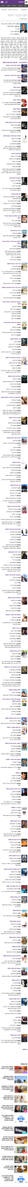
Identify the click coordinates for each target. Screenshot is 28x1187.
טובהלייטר (14, 452)
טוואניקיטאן (13, 942)
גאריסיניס (13, 1028)
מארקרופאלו (12, 298)
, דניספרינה (15, 684)
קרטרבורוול (13, 278)
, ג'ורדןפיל (5, 68)
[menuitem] (20, 6)
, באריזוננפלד (9, 519)
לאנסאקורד (15, 275)
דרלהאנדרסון (13, 259)
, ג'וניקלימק (7, 203)
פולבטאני (13, 430)
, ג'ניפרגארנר (13, 548)
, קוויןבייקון (8, 1028)
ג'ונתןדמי (15, 983)
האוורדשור (13, 735)
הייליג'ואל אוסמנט (11, 931)
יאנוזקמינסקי (14, 470)
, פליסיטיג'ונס (14, 118)
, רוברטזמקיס (8, 879)
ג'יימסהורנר (13, 1025)
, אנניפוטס (12, 70)
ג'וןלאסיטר (15, 306)
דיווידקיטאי (13, 450)
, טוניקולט (7, 500)
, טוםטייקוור (6, 196)
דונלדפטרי (15, 360)
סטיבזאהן (13, 661)
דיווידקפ (13, 381)
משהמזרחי (15, 1037)
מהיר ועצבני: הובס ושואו (13, 9)
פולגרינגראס (14, 180)
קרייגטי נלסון (12, 834)
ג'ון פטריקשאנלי (13, 858)
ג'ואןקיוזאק (14, 80)
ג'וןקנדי (14, 915)
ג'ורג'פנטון (13, 659)
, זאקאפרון (6, 171)
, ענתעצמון (14, 1042)
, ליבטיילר (8, 738)
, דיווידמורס (7, 645)
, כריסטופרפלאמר (6, 754)
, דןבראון (8, 389)
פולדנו (15, 271)
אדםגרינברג (14, 826)
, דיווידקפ (9, 114)
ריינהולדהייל (13, 203)
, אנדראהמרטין (6, 590)
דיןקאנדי (15, 1022)
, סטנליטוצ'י (8, 479)
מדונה (14, 905)
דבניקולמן (13, 754)
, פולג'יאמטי (12, 149)
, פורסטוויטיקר (6, 273)
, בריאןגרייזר (9, 428)
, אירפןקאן (8, 116)
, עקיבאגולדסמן (7, 381)
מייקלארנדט (12, 248)
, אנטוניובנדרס (5, 993)
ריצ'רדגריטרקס (14, 493)
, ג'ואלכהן (10, 509)
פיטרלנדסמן (14, 156)
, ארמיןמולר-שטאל (6, 391)
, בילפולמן (9, 802)
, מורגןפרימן (12, 852)
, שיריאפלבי (6, 410)
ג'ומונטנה (13, 723)
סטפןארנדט (14, 206)
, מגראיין (15, 663)
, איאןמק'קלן (8, 430)
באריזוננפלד (14, 778)
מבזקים (14, 5)
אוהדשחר (15, 882)
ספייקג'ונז (15, 266)
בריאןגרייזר (14, 389)
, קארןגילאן (8, 104)
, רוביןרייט (9, 933)
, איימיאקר (8, 544)
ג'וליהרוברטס (12, 410)
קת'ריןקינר (13, 283)
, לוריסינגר (7, 961)
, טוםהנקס (10, 68)
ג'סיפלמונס (13, 92)
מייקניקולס (15, 400)
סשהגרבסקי (12, 467)
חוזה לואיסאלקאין (13, 363)
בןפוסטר (13, 116)
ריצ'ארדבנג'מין (14, 721)
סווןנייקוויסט (15, 796)
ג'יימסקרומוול (12, 643)
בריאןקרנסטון (12, 235)
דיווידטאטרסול (14, 636)
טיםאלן (15, 68)
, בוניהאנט (6, 70)
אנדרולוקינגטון (12, 347)
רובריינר (14, 802)
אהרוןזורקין (13, 402)
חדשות (20, 5)
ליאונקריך (15, 246)
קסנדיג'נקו (13, 585)
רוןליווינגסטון (12, 169)
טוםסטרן (15, 127)
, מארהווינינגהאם (8, 835)
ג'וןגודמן (14, 223)
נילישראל (15, 940)
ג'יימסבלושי (13, 961)
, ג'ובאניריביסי (14, 739)
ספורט (8, 5)
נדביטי (15, 767)
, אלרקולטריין (7, 102)
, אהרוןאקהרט (5, 130)
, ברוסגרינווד (6, 92)
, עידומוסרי (5, 882)
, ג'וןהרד (7, 783)
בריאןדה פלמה (14, 842)
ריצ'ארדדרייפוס (12, 370)
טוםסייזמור (13, 682)
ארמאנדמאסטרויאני (12, 888)
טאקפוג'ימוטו (14, 732)
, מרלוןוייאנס (5, 522)
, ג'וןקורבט (8, 455)
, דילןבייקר (10, 569)
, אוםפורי (11, 412)
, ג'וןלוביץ (10, 905)
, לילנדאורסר (6, 686)
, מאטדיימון (9, 684)
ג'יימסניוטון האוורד (11, 164)
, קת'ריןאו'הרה (14, 273)
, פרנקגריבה (11, 201)
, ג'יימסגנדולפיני (9, 271)
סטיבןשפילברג (14, 90)
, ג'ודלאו (15, 569)
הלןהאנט (13, 610)
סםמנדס (15, 554)
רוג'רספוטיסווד (14, 823)
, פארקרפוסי (7, 661)
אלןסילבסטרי (12, 605)
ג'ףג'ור (16, 582)
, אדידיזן (8, 1006)
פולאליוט (15, 447)
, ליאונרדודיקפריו (9, 546)
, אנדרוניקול (6, 467)
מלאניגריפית (12, 850)
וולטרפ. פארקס (13, 475)
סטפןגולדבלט (14, 861)
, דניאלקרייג (7, 567)
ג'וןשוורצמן (15, 141)
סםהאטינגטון (12, 130)
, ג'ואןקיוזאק (8, 622)
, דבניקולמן (10, 663)
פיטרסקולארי (13, 1006)
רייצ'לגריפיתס (12, 146)
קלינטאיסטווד (14, 125)
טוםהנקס (13, 102)
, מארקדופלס (5, 169)
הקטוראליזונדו (12, 695)
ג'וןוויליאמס (13, 472)
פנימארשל (15, 775)
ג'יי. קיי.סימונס (12, 522)
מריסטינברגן (12, 993)
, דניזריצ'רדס (7, 457)
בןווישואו (14, 208)
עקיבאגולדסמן (12, 423)
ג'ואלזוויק (15, 440)
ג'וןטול (16, 201)
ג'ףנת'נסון (13, 534)
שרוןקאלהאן (15, 316)
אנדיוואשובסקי (14, 196)
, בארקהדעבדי (14, 190)
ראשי (25, 5)
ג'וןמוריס (14, 332)
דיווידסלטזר (14, 810)
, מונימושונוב (7, 1042)
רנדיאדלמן (13, 495)
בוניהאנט (14, 251)
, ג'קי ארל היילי (12, 171)
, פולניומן (4, 569)
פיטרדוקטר (13, 309)
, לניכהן (10, 882)
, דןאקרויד (13, 755)
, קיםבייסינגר (14, 457)
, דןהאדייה (9, 863)
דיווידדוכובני (13, 500)
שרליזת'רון (13, 738)
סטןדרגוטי (15, 958)
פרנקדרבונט (14, 631)
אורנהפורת (13, 1040)
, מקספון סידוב (14, 225)
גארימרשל (15, 692)
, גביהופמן (9, 803)
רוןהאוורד (15, 111)
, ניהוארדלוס (4, 370)
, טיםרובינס (8, 352)
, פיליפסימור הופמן (8, 414)
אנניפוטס (13, 455)
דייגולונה (14, 479)
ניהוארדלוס (13, 490)
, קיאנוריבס (15, 82)
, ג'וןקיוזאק (11, 767)
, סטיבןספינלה (12, 502)
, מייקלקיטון (11, 253)
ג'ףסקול (15, 408)
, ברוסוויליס (6, 850)
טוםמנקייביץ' (14, 746)
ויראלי (3, 5)
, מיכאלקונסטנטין (10, 592)
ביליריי (14, 183)
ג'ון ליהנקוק (15, 138)
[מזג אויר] (6, 2)
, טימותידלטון (8, 251)
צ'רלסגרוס (13, 829)
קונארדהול (15, 560)
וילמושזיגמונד (14, 845)
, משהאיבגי (7, 1040)
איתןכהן (15, 509)
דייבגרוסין (13, 847)
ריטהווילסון (14, 498)
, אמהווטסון (14, 104)
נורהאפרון (15, 653)
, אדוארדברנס (13, 686)
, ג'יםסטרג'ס (13, 210)
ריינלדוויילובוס (14, 813)
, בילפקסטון (9, 1029)
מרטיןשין (13, 544)
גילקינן (16, 341)
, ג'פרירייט (7, 225)
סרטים (21, 2)
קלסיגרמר (14, 311)
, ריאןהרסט (11, 523)
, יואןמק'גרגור (11, 393)
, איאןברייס (6, 680)
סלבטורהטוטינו (14, 384)
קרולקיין (14, 863)
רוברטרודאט (12, 672)
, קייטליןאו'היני (7, 891)
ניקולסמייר (15, 949)
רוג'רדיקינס (15, 514)
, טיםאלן (15, 83)
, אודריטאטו (10, 432)
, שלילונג (8, 723)
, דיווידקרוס (6, 94)
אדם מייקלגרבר (11, 443)
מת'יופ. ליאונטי (14, 751)
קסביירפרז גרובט (13, 344)
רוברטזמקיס (14, 600)
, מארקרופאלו (7, 283)
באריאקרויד (15, 161)
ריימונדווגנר (14, 831)
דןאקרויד (13, 748)
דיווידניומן (13, 365)
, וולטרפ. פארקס (8, 565)
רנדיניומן (13, 257)
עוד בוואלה (24, 1064)
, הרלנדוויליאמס (10, 372)
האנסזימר (13, 386)
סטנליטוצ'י (13, 567)
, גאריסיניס (15, 933)
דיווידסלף (13, 557)
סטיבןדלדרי (14, 220)
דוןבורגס (15, 603)
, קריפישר (10, 963)
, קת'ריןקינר (8, 188)
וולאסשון (14, 976)
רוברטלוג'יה (13, 783)
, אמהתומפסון (12, 148)
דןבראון (14, 114)
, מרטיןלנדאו (14, 353)
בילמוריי (14, 352)
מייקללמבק (15, 488)
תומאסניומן (13, 143)
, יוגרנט (14, 212)
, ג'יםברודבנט (6, 210)
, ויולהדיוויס (9, 223)
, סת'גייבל (16, 432)
